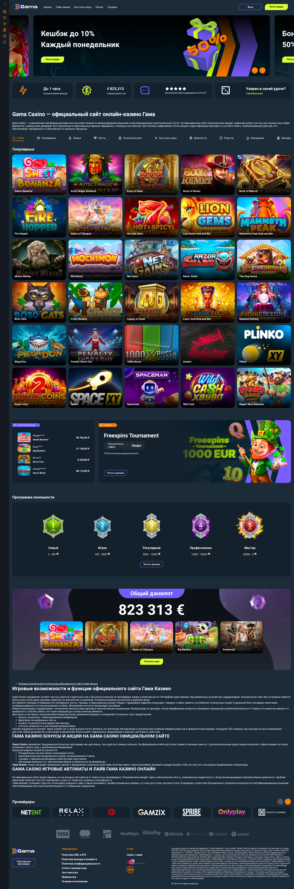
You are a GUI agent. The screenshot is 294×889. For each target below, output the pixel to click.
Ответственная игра (74, 868)
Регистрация (276, 7)
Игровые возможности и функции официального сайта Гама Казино (58, 683)
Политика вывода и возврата (79, 859)
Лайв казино (63, 7)
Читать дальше (115, 473)
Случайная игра (254, 93)
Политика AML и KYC (74, 854)
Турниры (112, 7)
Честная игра (70, 872)
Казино (47, 7)
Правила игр (69, 877)
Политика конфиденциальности (81, 863)
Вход (250, 7)
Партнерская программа (24, 862)
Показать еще (151, 661)
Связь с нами (134, 854)
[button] (255, 70)
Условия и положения (75, 881)
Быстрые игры (83, 7)
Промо (99, 7)
